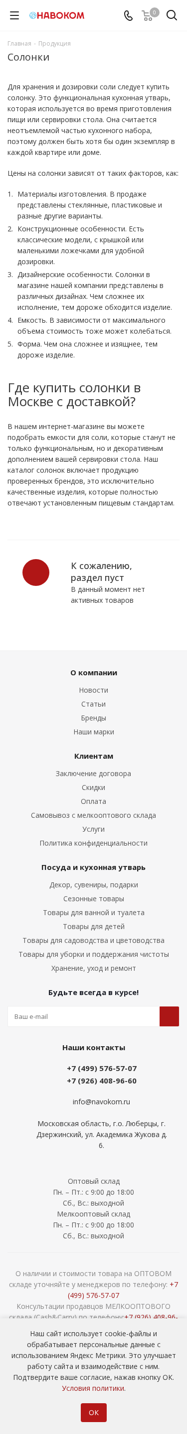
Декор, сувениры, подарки (93, 884)
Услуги (93, 829)
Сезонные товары (93, 898)
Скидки (93, 787)
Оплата (93, 801)
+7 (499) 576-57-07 (102, 1068)
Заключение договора (93, 773)
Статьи (93, 704)
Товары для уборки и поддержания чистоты (93, 954)
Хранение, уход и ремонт (93, 968)
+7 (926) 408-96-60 (102, 1080)
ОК (94, 1412)
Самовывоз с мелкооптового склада (93, 815)
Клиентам (93, 756)
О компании (93, 672)
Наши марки (93, 731)
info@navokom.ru (101, 1101)
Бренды (93, 717)
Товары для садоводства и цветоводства (93, 940)
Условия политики (93, 1388)
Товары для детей (94, 926)
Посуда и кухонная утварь (93, 867)
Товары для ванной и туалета (94, 912)
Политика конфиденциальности (93, 843)
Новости (93, 690)
